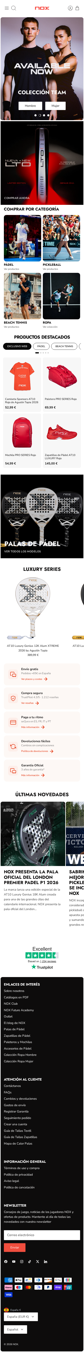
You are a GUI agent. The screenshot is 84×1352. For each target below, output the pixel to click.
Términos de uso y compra (22, 1168)
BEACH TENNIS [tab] (64, 346)
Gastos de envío (15, 1105)
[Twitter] (38, 1261)
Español (12, 1329)
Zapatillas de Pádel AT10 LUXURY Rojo (60, 457)
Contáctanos (12, 1086)
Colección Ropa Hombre (20, 1055)
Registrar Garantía (16, 1111)
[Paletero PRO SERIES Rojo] (62, 376)
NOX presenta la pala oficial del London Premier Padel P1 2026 (31, 877)
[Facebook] (6, 1261)
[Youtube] (14, 1261)
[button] (35, 115)
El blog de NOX (14, 1023)
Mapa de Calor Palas (18, 1143)
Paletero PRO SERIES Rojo (61, 399)
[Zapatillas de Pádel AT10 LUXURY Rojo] (62, 432)
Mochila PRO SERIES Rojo (20, 455)
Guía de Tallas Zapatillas (20, 1137)
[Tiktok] (30, 1261)
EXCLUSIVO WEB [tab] (17, 346)
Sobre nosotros (14, 991)
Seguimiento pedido (17, 1118)
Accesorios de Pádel (17, 1048)
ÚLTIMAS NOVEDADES (42, 794)
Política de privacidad (18, 1175)
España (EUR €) (18, 1317)
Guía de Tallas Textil (17, 1131)
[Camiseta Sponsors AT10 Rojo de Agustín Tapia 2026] (22, 376)
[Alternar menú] (6, 8)
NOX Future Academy (19, 1010)
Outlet (8, 1016)
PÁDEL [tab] (41, 346)
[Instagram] (22, 1261)
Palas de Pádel (14, 1029)
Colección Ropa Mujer (18, 1061)
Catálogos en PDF (16, 997)
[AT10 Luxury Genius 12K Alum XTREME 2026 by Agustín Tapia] (33, 608)
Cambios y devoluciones (20, 1099)
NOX (15, 1344)
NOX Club (11, 1004)
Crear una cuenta (15, 1124)
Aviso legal (11, 1181)
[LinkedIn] (46, 1261)
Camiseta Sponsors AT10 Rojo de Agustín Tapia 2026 (21, 400)
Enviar (14, 1247)
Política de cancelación (19, 1187)
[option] (42, 68)
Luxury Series (42, 569)
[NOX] (42, 8)
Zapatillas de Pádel (17, 1036)
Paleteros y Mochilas (18, 1042)
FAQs (7, 1092)
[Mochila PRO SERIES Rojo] (22, 432)
